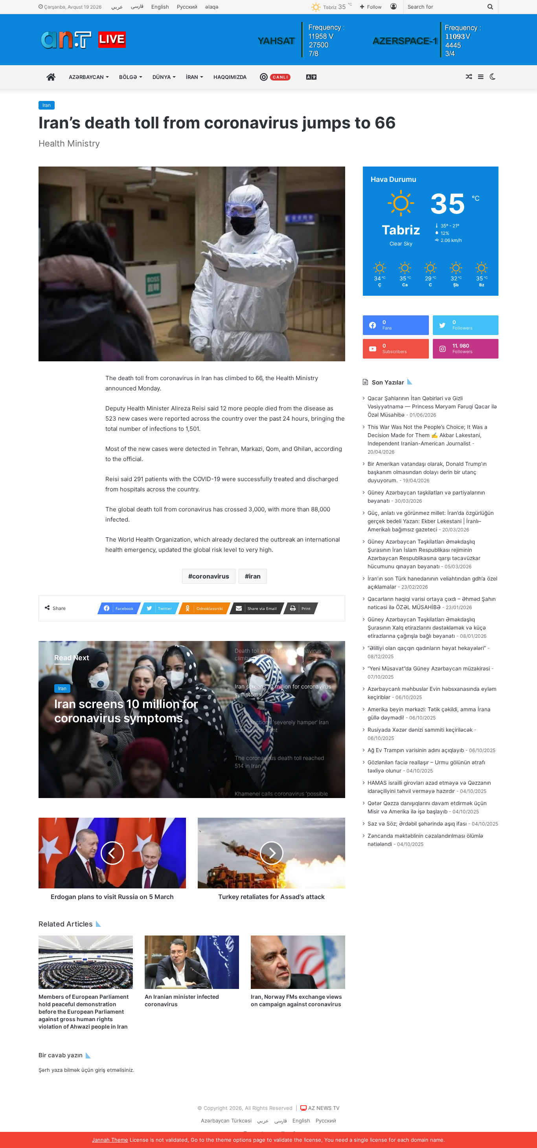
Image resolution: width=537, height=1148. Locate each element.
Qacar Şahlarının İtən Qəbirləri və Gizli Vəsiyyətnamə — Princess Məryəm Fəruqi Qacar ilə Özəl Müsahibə (432, 406)
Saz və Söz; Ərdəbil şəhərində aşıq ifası (417, 823)
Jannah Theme (110, 1140)
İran (192, 77)
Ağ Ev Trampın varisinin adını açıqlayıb (416, 750)
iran (255, 576)
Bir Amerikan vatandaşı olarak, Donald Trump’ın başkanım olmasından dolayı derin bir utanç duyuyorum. (427, 472)
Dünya (162, 77)
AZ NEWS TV (324, 1108)
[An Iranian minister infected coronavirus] (192, 962)
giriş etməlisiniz (114, 1070)
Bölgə (128, 77)
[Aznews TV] (84, 39)
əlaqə (212, 7)
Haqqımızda (229, 77)
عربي (117, 7)
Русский (187, 7)
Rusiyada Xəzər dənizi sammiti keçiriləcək (420, 730)
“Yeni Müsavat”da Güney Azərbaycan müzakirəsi (429, 668)
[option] (192, 719)
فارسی (137, 7)
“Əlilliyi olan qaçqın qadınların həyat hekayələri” (427, 648)
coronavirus (210, 576)
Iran (46, 105)
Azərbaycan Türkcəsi (226, 1120)
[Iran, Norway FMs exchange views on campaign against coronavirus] (298, 962)
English (160, 7)
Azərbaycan (86, 77)
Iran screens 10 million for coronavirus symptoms (126, 711)
